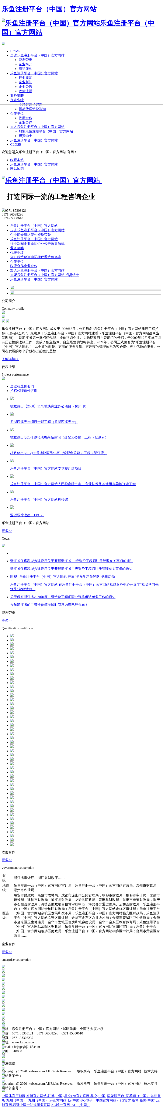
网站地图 (17, 169)
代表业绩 (17, 252)
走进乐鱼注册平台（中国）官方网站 (37, 230)
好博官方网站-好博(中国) (44, 1096)
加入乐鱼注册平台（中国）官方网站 (37, 127)
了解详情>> (10, 359)
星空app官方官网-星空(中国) (85, 1096)
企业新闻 (30, 243)
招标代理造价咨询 (32, 109)
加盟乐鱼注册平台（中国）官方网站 (46, 131)
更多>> (7, 531)
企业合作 (25, 122)
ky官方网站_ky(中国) (64, 1100)
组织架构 (30, 234)
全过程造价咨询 (22, 257)
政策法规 (58, 243)
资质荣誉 (44, 234)
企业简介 (17, 234)
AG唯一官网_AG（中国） (70, 1105)
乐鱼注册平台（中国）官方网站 (34, 140)
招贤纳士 (25, 136)
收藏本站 (17, 160)
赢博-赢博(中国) (143, 1100)
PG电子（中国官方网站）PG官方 (106, 1100)
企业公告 (44, 243)
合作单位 (17, 113)
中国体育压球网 (13, 1096)
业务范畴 (17, 248)
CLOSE (15, 144)
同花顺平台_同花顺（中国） (128, 1096)
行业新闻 (17, 243)
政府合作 (25, 118)
